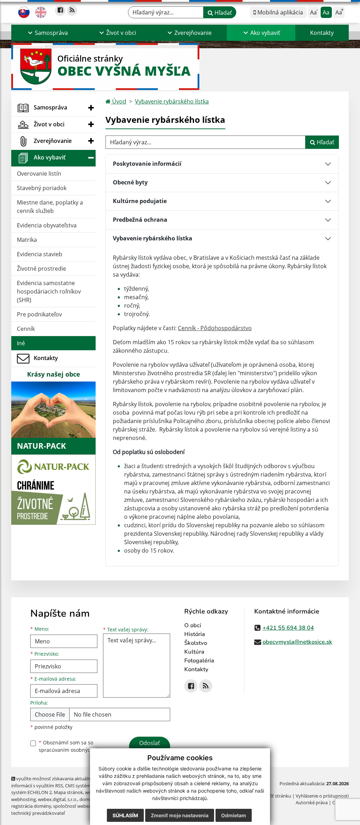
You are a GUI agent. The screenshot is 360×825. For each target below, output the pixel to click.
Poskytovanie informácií (147, 164)
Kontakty (322, 33)
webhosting (23, 799)
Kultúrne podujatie (140, 201)
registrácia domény (31, 806)
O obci (192, 625)
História (194, 634)
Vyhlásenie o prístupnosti (322, 796)
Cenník (26, 329)
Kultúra (194, 652)
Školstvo (195, 643)
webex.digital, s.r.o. (57, 799)
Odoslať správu (149, 747)
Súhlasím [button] (125, 815)
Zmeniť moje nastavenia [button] (179, 815)
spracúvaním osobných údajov (74, 750)
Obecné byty (130, 182)
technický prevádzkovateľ (38, 813)
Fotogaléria (199, 661)
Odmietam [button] (233, 815)
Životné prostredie (41, 268)
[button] (47, 33)
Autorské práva (312, 802)
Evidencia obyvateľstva (47, 225)
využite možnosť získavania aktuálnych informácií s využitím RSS (54, 781)
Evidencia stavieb (39, 254)
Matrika (27, 240)
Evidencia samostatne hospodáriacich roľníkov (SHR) (49, 291)
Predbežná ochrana (140, 219)
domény (88, 799)
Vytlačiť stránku (274, 796)
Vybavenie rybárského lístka (172, 101)
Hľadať (222, 13)
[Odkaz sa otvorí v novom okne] (60, 10)
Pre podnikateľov (39, 314)
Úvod (118, 101)
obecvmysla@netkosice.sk (297, 642)
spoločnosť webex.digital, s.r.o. (85, 806)
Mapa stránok (68, 792)
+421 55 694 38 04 (288, 628)
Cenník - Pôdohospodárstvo (215, 328)
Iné (21, 343)
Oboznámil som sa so (74, 746)
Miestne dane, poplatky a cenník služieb (50, 207)
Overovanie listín (39, 173)
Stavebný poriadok (41, 188)
